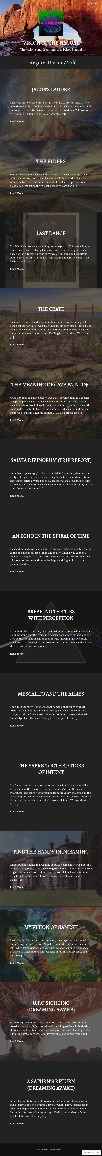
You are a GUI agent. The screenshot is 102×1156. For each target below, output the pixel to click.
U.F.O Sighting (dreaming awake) (51, 1006)
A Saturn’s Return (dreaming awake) (51, 1084)
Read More (17, 121)
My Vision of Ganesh (51, 927)
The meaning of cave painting (51, 384)
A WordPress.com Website (51, 1149)
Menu (94, 3)
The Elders (51, 161)
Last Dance (51, 233)
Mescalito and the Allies (51, 693)
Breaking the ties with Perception (51, 615)
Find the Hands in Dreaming (51, 851)
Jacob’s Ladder (51, 89)
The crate (51, 308)
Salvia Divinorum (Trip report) (51, 460)
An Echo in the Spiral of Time (51, 535)
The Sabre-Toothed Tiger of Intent (51, 769)
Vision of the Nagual (51, 42)
